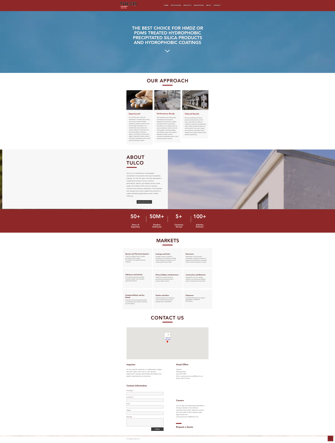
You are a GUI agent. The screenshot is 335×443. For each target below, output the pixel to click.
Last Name (130, 397)
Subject (128, 410)
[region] (137, 257)
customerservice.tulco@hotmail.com (191, 376)
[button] (176, 5)
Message (129, 417)
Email (128, 403)
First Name (130, 390)
